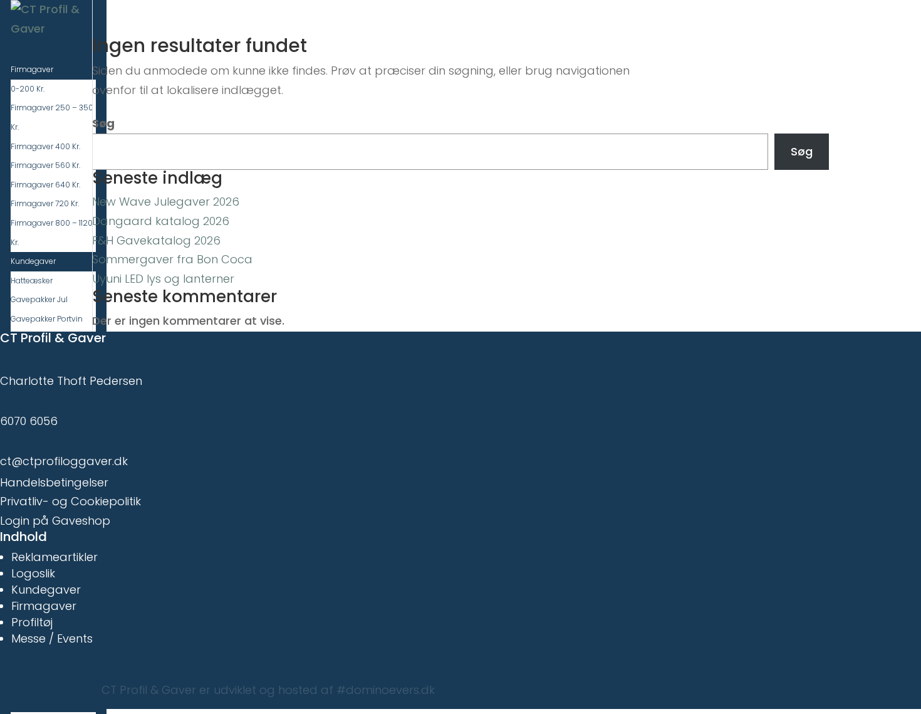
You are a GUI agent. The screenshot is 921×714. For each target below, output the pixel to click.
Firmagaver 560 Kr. (45, 165)
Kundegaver (46, 589)
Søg (103, 123)
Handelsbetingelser (54, 482)
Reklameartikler (54, 557)
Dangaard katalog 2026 (160, 221)
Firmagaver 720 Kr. (45, 203)
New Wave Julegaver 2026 (165, 201)
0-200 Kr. (27, 88)
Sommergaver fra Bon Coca (172, 259)
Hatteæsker (32, 280)
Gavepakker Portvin (47, 318)
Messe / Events (52, 638)
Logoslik (33, 573)
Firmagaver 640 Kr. (45, 184)
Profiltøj (32, 622)
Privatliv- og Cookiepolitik (70, 501)
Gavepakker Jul (39, 299)
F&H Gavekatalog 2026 (156, 240)
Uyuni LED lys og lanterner (163, 278)
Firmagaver (43, 606)
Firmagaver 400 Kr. (45, 146)
